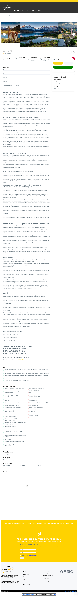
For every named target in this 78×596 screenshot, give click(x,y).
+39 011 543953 (6, 1)
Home (4, 15)
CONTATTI (33, 10)
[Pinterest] (71, 571)
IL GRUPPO (36, 5)
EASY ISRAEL (43, 5)
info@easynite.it (15, 1)
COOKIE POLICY (74, 591)
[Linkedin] (68, 571)
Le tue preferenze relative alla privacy (44, 594)
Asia (24, 582)
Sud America (26, 577)
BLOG (27, 10)
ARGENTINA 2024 (20, 359)
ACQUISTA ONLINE (53, 5)
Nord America (26, 574)
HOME (15, 5)
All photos (72, 44)
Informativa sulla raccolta (28, 594)
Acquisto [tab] (58, 63)
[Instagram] (65, 571)
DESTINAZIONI (22, 5)
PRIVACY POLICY (67, 591)
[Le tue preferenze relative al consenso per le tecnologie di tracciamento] (2, 594)
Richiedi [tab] (68, 63)
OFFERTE (61, 5)
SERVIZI (29, 5)
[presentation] (4, 34)
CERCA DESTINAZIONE (18, 10)
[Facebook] (61, 571)
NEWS (39, 10)
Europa (25, 571)
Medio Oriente (26, 584)
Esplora (63, 67)
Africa (24, 579)
